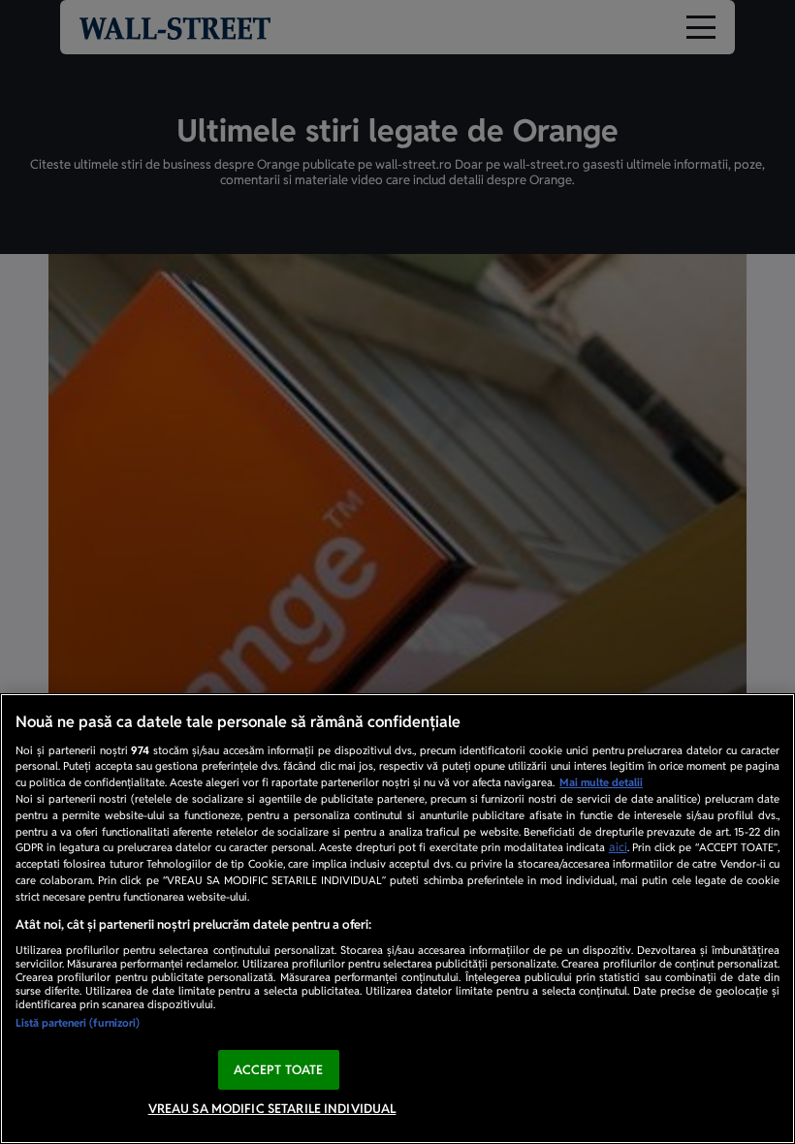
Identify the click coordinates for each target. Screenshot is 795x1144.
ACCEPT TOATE (279, 1070)
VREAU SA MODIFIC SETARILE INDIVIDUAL (272, 1108)
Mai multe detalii (601, 782)
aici (618, 847)
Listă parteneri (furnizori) (78, 1023)
